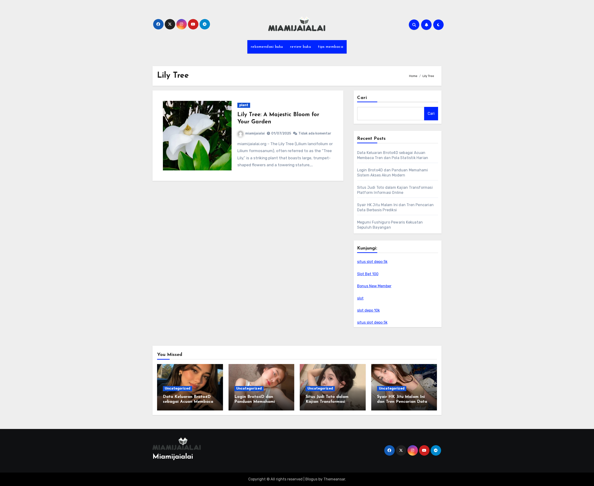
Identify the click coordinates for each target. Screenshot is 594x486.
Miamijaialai (172, 456)
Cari (362, 98)
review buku (300, 47)
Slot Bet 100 (367, 274)
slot (360, 298)
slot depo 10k (368, 310)
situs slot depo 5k (372, 261)
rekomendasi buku (267, 47)
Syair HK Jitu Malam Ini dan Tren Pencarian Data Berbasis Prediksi (402, 402)
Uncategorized (177, 388)
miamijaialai (255, 133)
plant (243, 105)
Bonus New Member (374, 286)
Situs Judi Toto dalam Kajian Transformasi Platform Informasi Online (331, 402)
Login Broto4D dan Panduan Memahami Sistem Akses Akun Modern (261, 402)
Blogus (311, 479)
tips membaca (330, 47)
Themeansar (334, 479)
